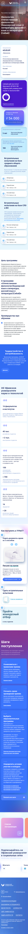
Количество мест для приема (11, 753)
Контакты (19, 915)
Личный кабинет (25, 2)
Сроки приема (7, 705)
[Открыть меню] (3, 3)
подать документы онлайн (11, 579)
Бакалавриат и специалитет (10, 904)
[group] (12, 827)
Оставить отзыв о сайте (7, 927)
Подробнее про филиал (8, 103)
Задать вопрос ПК (7, 915)
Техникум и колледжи (8, 901)
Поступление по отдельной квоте (12, 787)
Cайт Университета (7, 911)
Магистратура (6, 908)
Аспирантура (17, 908)
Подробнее (4, 925)
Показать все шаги (10, 797)
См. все (12, 143)
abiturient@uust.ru (20, 892)
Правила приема (8, 680)
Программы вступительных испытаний (14, 219)
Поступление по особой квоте (11, 785)
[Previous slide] (12, 544)
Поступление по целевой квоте (12, 789)
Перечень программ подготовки (12, 751)
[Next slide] (16, 544)
